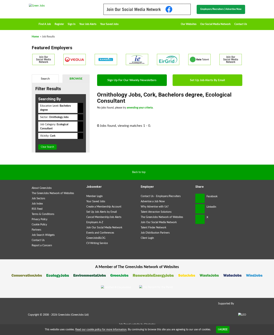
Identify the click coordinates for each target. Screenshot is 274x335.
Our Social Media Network (215, 24)
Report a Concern (42, 245)
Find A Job (45, 24)
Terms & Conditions (43, 214)
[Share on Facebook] (200, 198)
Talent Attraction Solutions (156, 212)
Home (33, 23)
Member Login (94, 196)
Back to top (139, 172)
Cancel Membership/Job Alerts (103, 217)
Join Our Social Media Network (104, 227)
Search (45, 78)
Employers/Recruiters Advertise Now (220, 9)
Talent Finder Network (153, 227)
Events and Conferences (100, 233)
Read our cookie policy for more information (101, 329)
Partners (36, 230)
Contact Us (240, 24)
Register (59, 24)
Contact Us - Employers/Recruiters (161, 196)
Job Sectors (38, 198)
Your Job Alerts (87, 24)
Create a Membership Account (103, 206)
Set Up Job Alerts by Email (101, 212)
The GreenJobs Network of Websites (53, 193)
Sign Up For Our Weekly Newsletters (131, 80)
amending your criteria (140, 107)
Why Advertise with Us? (155, 206)
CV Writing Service (97, 243)
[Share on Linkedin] (200, 208)
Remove (80, 108)
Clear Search (47, 147)
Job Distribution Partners (155, 233)
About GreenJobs (42, 188)
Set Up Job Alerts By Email (207, 80)
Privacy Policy (39, 219)
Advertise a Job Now (153, 201)
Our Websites (188, 24)
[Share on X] (200, 219)
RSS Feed (37, 209)
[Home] (62, 6)
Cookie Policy (39, 224)
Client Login (147, 238)
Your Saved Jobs (109, 24)
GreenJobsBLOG (95, 238)
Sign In (71, 24)
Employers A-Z (94, 222)
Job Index (37, 203)
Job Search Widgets (43, 235)
